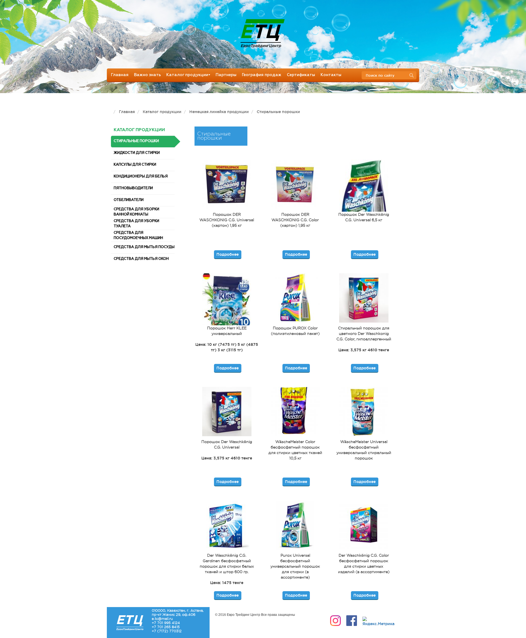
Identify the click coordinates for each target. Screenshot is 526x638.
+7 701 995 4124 (166, 623)
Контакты (331, 75)
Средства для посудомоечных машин (138, 235)
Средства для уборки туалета (136, 223)
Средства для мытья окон (141, 259)
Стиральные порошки (136, 141)
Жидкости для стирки (137, 153)
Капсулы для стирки (135, 164)
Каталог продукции (187, 75)
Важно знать (147, 75)
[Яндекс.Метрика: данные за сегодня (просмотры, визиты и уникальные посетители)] (378, 621)
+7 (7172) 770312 (167, 631)
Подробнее (227, 254)
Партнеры (226, 75)
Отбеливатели (129, 200)
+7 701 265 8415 (166, 627)
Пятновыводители (133, 188)
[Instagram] (335, 620)
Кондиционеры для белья (141, 176)
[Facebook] (351, 620)
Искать (413, 75)
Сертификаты (301, 75)
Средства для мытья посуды (144, 247)
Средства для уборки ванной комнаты (136, 212)
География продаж (261, 75)
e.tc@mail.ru (162, 619)
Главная (119, 75)
